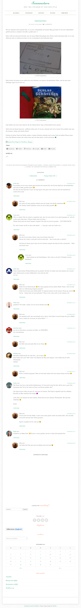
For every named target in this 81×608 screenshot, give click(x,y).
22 (30, 561)
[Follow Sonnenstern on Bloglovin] (14, 530)
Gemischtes (40, 21)
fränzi (15, 302)
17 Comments (48, 24)
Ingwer (65, 165)
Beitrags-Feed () (11, 580)
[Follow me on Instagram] (46, 520)
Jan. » (60, 568)
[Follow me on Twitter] (38, 520)
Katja (14, 431)
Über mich (64, 13)
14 (20, 558)
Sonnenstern (40, 3)
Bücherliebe (33, 176)
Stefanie (15, 353)
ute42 (14, 269)
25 (60, 561)
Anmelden (9, 577)
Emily (15, 383)
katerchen (16, 328)
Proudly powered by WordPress (31, 606)
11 (60, 554)
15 (30, 558)
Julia (32, 24)
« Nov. (20, 568)
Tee (32, 167)
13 (10, 558)
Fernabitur (31, 165)
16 (40, 558)
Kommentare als (12, 584)
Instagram (28, 13)
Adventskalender (54, 165)
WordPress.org (10, 588)
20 (10, 561)
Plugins (52, 13)
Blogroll (16, 13)
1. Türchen (45, 165)
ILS (61, 165)
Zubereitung (52, 167)
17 (50, 558)
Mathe (70, 165)
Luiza (14, 215)
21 (20, 561)
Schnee (28, 167)
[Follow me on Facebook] (34, 520)
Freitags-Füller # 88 (50, 176)
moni (14, 183)
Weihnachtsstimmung (41, 167)
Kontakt (41, 13)
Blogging (24, 165)
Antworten (16, 196)
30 (40, 564)
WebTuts (54, 606)
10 (50, 554)
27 (10, 564)
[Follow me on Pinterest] (42, 520)
